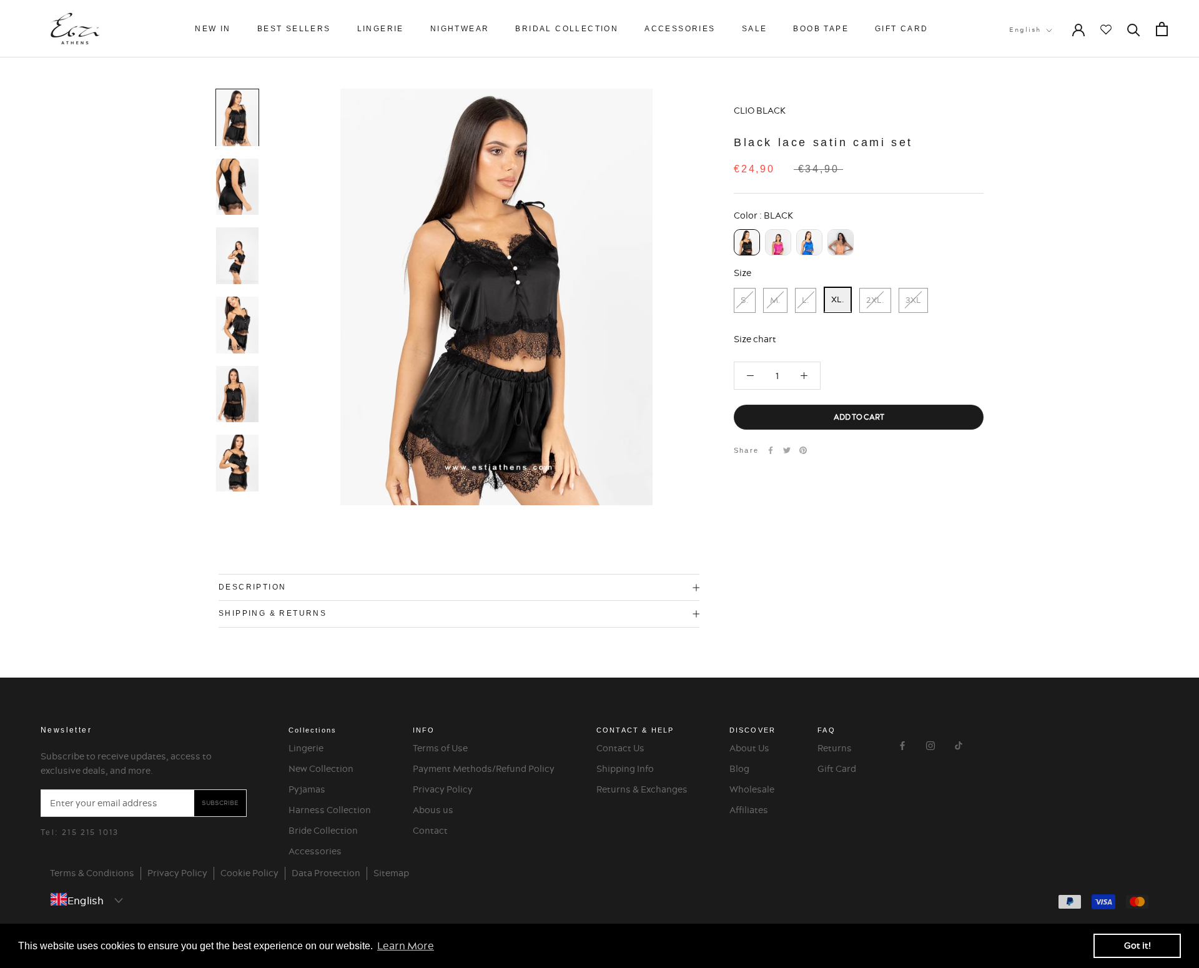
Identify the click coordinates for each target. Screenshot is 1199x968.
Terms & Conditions (92, 873)
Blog (739, 768)
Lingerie (306, 748)
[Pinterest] (803, 450)
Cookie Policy (249, 873)
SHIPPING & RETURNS (273, 613)
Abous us (433, 810)
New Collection (321, 768)
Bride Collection (323, 830)
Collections (313, 730)
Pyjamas (307, 789)
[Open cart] (1162, 29)
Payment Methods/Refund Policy (484, 768)
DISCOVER (752, 730)
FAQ (826, 730)
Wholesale (751, 789)
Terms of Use (440, 748)
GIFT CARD (902, 28)
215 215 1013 (90, 832)
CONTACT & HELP (635, 730)
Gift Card (836, 768)
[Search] (1133, 29)
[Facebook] (770, 450)
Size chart (755, 338)
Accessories (315, 851)
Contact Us (620, 748)
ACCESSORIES (679, 28)
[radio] (747, 242)
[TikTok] (958, 744)
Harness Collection (330, 810)
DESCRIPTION (252, 587)
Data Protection (326, 873)
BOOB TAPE (821, 28)
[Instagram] (930, 744)
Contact (430, 830)
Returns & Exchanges (642, 789)
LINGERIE (380, 28)
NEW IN (212, 28)
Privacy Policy (443, 789)
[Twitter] (787, 450)
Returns (834, 748)
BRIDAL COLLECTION (566, 28)
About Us (749, 748)
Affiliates (748, 810)
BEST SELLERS (294, 28)
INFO (424, 730)
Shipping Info (625, 768)
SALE (754, 28)
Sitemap (391, 873)
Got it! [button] (1137, 945)
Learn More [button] (405, 945)
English (1025, 30)
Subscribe (220, 803)
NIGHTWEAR (460, 28)
